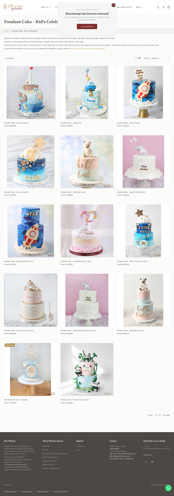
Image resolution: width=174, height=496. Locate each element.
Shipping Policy (10, 491)
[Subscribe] (167, 446)
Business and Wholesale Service (55, 453)
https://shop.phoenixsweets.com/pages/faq (87, 48)
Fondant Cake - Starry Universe (16, 192)
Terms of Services (60, 491)
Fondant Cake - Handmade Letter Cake (76, 261)
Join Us (45, 450)
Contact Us (80, 446)
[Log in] (163, 7)
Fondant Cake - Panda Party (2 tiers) (75, 400)
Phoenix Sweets (163, 485)
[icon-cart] (168, 7)
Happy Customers (49, 461)
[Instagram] (152, 461)
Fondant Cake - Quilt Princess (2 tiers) (19, 330)
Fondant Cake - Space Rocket (128, 123)
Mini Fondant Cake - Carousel (15, 400)
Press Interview (48, 464)
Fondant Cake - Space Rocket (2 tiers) (18, 261)
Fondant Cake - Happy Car (71, 123)
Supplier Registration (50, 468)
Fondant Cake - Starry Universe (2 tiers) (132, 261)
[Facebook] (146, 461)
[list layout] (136, 58)
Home (6, 31)
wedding (10, 464)
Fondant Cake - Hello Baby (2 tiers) (130, 330)
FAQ (77, 450)
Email (147, 446)
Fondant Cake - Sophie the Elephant (131, 192)
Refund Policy (42, 491)
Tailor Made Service (50, 457)
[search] (158, 7)
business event (21, 464)
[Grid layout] (139, 58)
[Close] (113, 5)
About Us (46, 446)
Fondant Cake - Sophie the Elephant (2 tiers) (78, 330)
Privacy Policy (27, 491)
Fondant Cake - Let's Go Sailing (16, 123)
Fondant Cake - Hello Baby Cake (73, 192)
